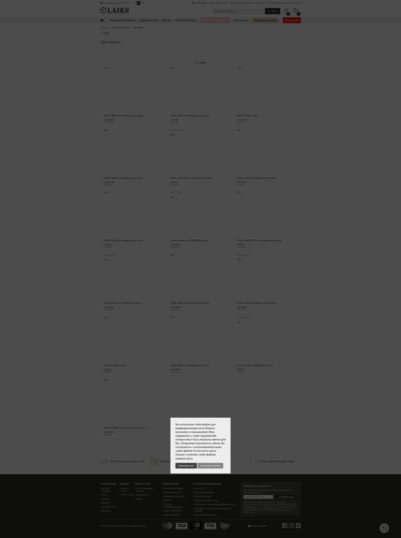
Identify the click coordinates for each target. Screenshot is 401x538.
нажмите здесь (184, 458)
